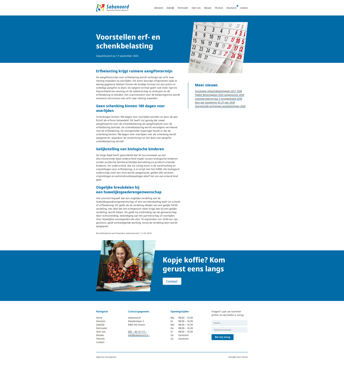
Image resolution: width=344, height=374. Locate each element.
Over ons (196, 7)
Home (99, 317)
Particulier (183, 7)
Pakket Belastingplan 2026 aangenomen (217, 94)
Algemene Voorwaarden (106, 357)
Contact (244, 7)
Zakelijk (170, 7)
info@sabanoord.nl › (139, 335)
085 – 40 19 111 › (137, 331)
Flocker (245, 357)
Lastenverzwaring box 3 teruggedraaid (216, 98)
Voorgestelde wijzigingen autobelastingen (217, 106)
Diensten (158, 7)
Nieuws (207, 7)
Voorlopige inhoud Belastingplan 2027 (216, 91)
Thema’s (219, 7)
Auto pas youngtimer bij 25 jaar (212, 102)
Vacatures (231, 7)
